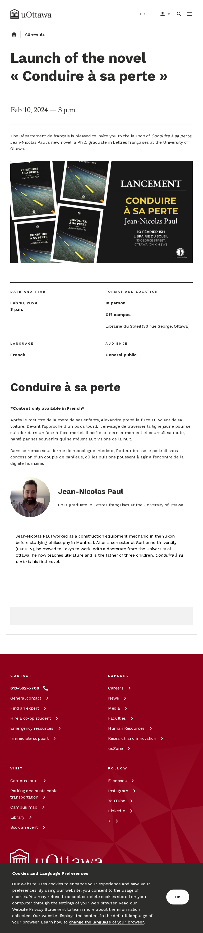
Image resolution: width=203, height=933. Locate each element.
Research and (132, 738)
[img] (31, 14)
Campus (24, 780)
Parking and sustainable (33, 794)
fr (142, 14)
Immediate (29, 738)
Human (126, 728)
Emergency (31, 728)
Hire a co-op (30, 718)
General (25, 698)
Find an (24, 708)
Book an (24, 827)
